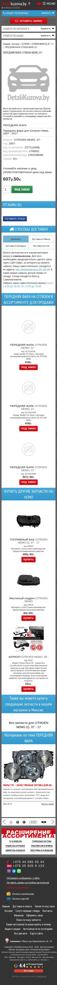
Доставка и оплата (22, 906)
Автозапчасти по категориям (37, 929)
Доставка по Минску (41, 238)
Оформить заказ (34, 915)
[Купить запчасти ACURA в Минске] (11, 821)
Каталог (9, 911)
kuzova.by (14, 3)
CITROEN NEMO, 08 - (29, 656)
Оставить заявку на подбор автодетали (28, 882)
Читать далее (47, 803)
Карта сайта (36, 933)
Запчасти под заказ (45, 906)
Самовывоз (16, 238)
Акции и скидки (12, 929)
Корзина (39, 3)
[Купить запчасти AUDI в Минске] (33, 821)
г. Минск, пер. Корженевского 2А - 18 (31, 941)
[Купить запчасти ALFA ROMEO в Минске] (17, 821)
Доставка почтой (41, 245)
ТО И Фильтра (15, 841)
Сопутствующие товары (28, 911)
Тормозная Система (41, 841)
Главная (6, 906)
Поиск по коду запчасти (28, 920)
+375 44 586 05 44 (28, 861)
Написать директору (18, 887)
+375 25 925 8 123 (28, 865)
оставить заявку (31, 21)
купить (28, 559)
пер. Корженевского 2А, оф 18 (33, 269)
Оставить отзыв (15, 218)
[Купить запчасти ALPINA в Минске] (24, 821)
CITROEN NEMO (28, 600)
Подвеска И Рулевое (15, 846)
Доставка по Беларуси (16, 245)
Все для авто (20, 933)
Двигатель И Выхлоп (15, 850)
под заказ (22, 189)
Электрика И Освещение (41, 850)
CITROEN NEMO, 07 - (28, 346)
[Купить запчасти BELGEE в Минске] (44, 821)
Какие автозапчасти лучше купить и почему (28, 924)
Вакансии (19, 915)
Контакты (47, 911)
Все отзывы (28, 970)
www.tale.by (42, 976)
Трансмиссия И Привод (42, 846)
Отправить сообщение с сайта (23, 878)
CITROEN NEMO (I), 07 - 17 (28, 541)
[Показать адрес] (29, 4)
